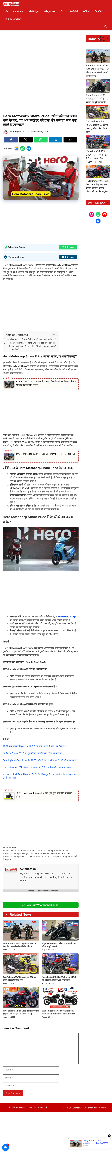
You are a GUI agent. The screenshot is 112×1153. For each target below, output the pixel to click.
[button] (105, 26)
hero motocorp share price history (48, 850)
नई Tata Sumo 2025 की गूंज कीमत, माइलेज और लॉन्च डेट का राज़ (32, 753)
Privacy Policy (100, 1108)
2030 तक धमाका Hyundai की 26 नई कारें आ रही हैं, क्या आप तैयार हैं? (34, 746)
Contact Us (77, 1108)
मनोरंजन (86, 11)
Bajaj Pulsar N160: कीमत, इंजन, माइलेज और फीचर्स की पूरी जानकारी (96, 99)
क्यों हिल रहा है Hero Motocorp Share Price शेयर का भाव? (30, 342)
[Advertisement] (40, 52)
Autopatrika (18, 131)
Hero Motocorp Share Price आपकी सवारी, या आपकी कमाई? (31, 339)
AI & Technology (13, 19)
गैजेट (63, 11)
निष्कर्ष (16, 349)
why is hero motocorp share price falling (48, 856)
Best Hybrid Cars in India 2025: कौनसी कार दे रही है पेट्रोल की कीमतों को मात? (40, 760)
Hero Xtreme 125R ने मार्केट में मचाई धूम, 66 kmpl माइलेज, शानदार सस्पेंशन (37, 767)
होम (6, 11)
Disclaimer (88, 1108)
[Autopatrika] (11, 4)
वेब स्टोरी (98, 11)
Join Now (70, 247)
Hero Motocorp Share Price (18, 850)
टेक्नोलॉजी (74, 11)
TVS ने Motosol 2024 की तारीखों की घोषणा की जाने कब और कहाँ (45, 453)
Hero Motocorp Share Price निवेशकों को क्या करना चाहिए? (33, 346)
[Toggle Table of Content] (53, 335)
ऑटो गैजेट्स (34, 11)
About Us (67, 1108)
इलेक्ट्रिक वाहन (49, 11)
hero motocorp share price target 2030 (48, 853)
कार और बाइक (18, 11)
